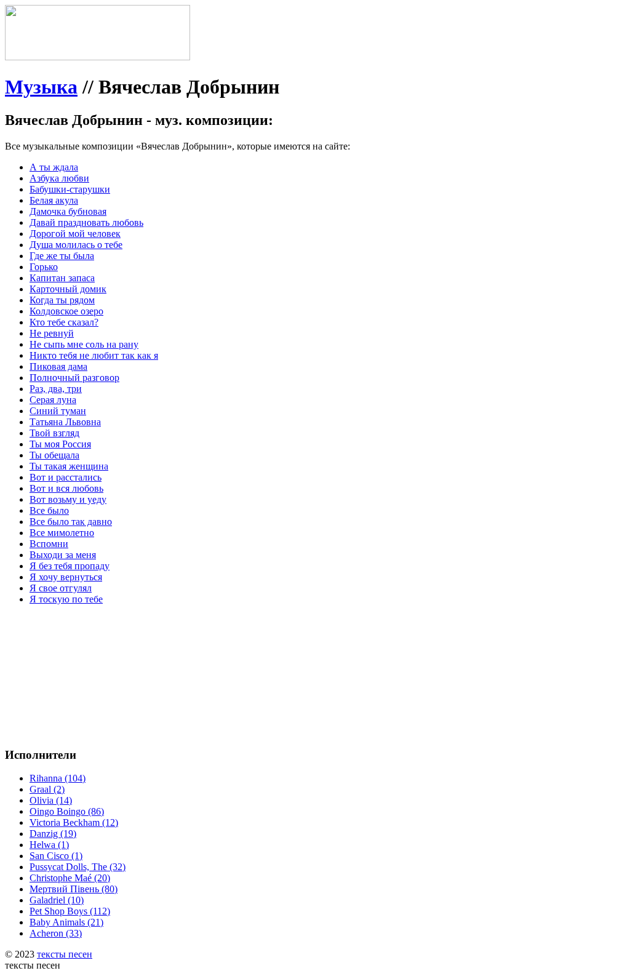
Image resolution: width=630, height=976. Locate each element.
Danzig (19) (53, 833)
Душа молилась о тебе (76, 244)
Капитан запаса (62, 278)
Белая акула (54, 200)
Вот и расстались (66, 477)
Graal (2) (47, 789)
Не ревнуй (52, 333)
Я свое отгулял (61, 588)
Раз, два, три (56, 388)
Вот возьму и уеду (68, 499)
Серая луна (53, 399)
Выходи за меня (63, 555)
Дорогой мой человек (75, 233)
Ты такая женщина (69, 466)
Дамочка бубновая (68, 211)
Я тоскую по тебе (66, 599)
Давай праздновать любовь (86, 222)
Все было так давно (71, 521)
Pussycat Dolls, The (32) (78, 867)
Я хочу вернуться (66, 577)
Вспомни (49, 543)
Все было (49, 510)
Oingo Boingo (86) (67, 811)
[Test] (97, 57)
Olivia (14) (51, 800)
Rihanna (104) (58, 778)
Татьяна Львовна (65, 422)
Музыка (41, 87)
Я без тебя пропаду (70, 566)
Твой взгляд (54, 433)
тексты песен (64, 954)
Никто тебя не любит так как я (94, 355)
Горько (44, 267)
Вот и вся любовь (66, 488)
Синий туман (58, 411)
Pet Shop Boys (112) (70, 911)
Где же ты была (62, 255)
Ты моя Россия (60, 444)
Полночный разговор (74, 377)
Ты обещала (54, 455)
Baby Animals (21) (66, 922)
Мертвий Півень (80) (74, 889)
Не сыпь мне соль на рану (84, 344)
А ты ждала (54, 167)
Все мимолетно (62, 532)
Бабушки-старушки (70, 189)
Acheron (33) (56, 933)
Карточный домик (68, 289)
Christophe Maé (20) (70, 878)
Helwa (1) (49, 844)
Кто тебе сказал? (64, 322)
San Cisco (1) (56, 855)
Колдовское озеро (66, 311)
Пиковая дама (58, 366)
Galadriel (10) (57, 900)
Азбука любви (59, 178)
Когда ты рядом (62, 300)
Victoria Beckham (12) (74, 822)
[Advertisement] (189, 642)
